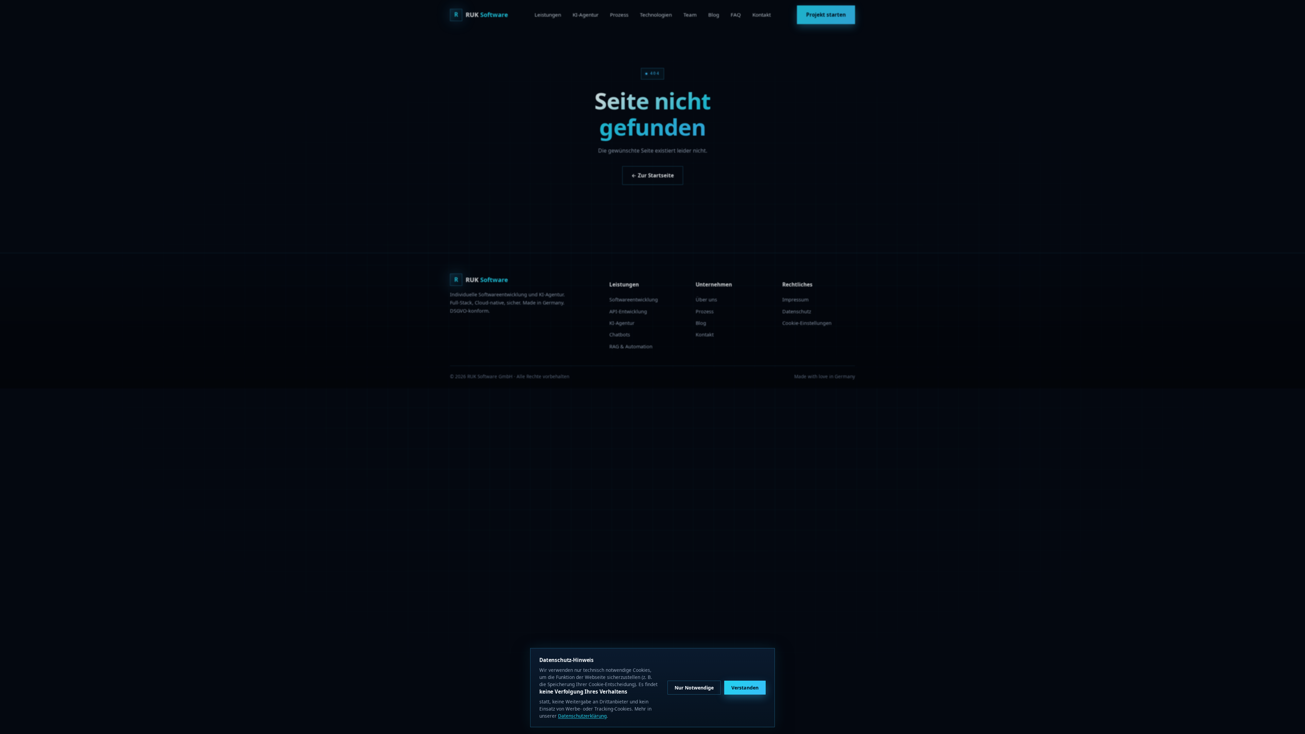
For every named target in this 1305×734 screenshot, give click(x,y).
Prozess (619, 14)
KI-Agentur (585, 14)
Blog (713, 14)
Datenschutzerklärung (582, 716)
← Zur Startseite (652, 175)
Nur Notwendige (694, 687)
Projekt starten (826, 14)
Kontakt (761, 14)
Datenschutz (796, 311)
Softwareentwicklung (633, 299)
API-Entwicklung (628, 311)
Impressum (795, 299)
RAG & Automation (630, 346)
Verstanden (745, 687)
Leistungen (548, 14)
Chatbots (619, 334)
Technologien (656, 14)
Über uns (706, 299)
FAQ (736, 14)
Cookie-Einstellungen (807, 323)
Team (690, 14)
